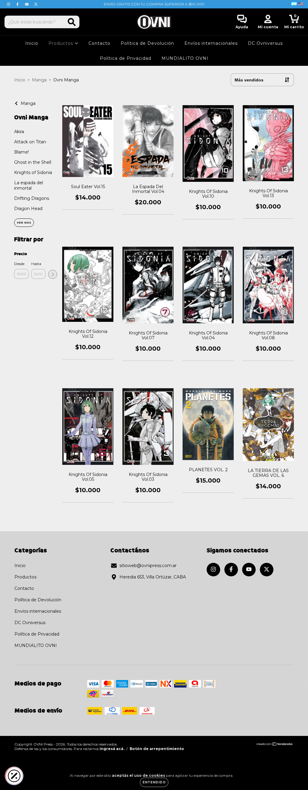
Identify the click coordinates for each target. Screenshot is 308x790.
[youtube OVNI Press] (27, 4)
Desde (19, 263)
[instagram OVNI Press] (9, 4)
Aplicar (52, 274)
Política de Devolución (147, 43)
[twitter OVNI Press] (36, 4)
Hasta (36, 263)
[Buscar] (72, 22)
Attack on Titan (30, 142)
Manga (39, 80)
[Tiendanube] (275, 745)
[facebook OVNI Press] (18, 4)
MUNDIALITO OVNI (185, 58)
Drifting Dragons (31, 198)
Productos (61, 43)
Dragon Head (28, 208)
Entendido (154, 782)
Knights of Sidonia (33, 172)
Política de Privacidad (125, 58)
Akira (19, 131)
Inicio (31, 43)
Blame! (21, 152)
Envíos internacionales (211, 43)
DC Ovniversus (265, 43)
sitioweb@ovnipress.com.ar (148, 565)
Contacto (99, 43)
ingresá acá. (112, 748)
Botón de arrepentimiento (157, 748)
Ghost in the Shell (32, 162)
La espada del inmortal (28, 185)
